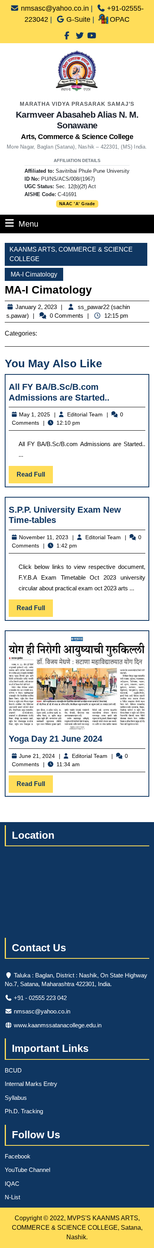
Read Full (35, 477)
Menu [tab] (28, 223)
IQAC (12, 1183)
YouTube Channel (27, 1169)
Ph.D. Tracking (24, 1111)
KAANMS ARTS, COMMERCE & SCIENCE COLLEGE (71, 254)
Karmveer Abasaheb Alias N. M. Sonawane (77, 125)
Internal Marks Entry (31, 1083)
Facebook (17, 1156)
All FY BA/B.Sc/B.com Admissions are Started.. (59, 392)
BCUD (13, 1070)
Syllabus (16, 1097)
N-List (12, 1197)
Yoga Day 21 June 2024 (55, 739)
